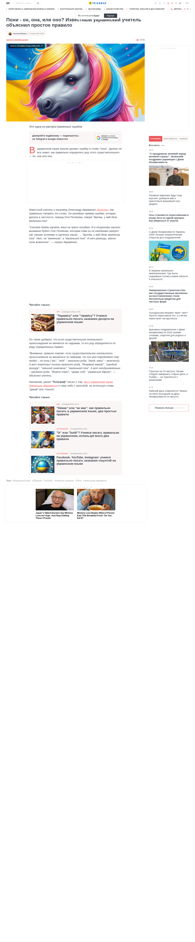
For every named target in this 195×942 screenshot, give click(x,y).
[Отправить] (37, 3)
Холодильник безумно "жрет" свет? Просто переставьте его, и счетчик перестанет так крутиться (168, 315)
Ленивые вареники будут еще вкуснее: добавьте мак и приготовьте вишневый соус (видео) (165, 199)
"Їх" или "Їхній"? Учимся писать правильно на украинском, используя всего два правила (88, 436)
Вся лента (154, 145)
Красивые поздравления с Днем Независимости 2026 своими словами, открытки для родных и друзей (167, 333)
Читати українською (17, 40)
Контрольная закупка (71, 9)
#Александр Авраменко (95, 481)
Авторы (177, 9)
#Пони (78, 481)
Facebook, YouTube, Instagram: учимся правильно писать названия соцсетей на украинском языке (86, 460)
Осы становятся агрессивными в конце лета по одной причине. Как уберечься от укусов (169, 218)
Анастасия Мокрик (20, 33)
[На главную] (97, 3)
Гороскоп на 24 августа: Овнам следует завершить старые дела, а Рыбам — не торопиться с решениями (168, 375)
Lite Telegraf (62, 429)
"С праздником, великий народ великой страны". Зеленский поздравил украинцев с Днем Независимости (167, 158)
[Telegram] (164, 3)
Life (58, 312)
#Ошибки (48, 481)
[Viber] (159, 3)
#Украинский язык (21, 481)
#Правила (37, 481)
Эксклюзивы (94, 9)
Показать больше (164, 408)
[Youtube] (168, 3)
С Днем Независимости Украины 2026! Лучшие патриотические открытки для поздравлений (167, 234)
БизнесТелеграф (114, 9)
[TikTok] (180, 3)
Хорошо (110, 16)
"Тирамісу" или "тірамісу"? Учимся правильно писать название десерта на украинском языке (85, 319)
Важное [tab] (183, 139)
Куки (96, 15)
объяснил (102, 209)
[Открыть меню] (8, 3)
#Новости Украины (64, 481)
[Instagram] (176, 3)
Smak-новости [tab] (170, 139)
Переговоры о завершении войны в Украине (31, 9)
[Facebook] (155, 3)
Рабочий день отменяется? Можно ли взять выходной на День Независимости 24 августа (168, 394)
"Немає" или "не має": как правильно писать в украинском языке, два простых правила (86, 411)
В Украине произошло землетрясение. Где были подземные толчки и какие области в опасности (168, 275)
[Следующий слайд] (190, 9)
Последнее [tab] (155, 139)
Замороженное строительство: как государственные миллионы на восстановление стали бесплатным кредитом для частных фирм (168, 296)
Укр (187, 3)
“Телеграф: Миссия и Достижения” (147, 9)
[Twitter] (172, 3)
